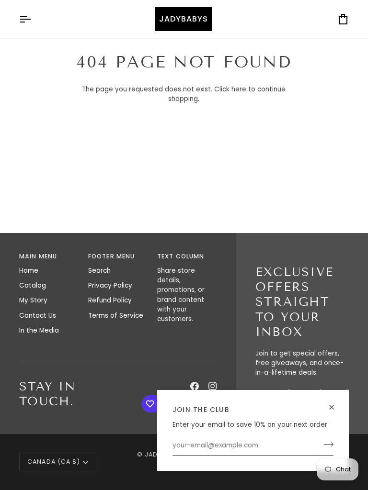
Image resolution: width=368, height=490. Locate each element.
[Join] (326, 444)
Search (99, 270)
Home (28, 270)
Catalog (32, 285)
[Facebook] (194, 386)
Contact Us (37, 315)
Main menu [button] (38, 256)
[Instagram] (212, 386)
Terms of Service (115, 315)
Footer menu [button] (111, 256)
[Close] (335, 403)
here (238, 89)
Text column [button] (180, 256)
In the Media (39, 330)
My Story (33, 300)
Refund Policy (110, 300)
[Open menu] (33, 19)
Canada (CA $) (53, 461)
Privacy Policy (110, 285)
